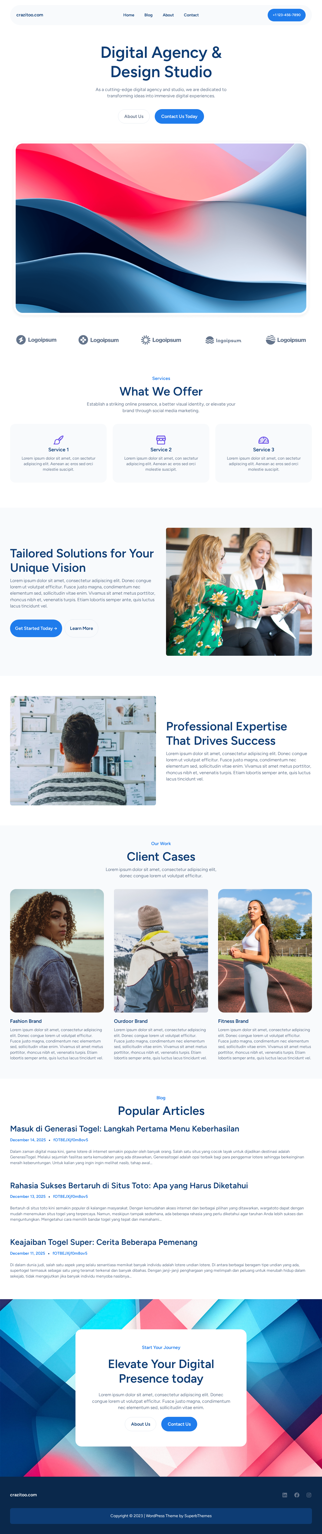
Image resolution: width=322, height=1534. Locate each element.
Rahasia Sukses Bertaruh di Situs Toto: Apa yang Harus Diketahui (129, 1185)
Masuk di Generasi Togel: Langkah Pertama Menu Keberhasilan (124, 1128)
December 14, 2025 (28, 1139)
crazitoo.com (29, 15)
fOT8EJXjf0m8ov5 (70, 1139)
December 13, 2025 (28, 1196)
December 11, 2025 (27, 1253)
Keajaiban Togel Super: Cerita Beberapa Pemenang (103, 1242)
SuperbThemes (198, 1515)
